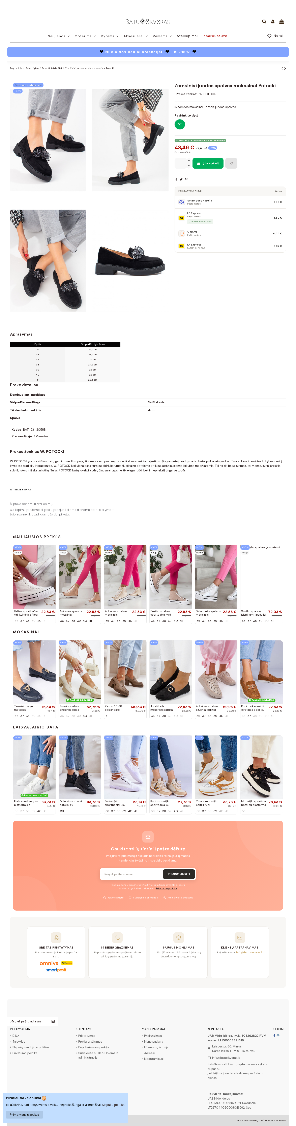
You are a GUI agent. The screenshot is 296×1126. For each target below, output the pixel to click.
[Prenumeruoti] (53, 1021)
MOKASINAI (26, 632)
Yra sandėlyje (22, 436)
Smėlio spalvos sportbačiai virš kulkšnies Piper (160, 614)
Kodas (16, 430)
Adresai (149, 1053)
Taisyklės (18, 1042)
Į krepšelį (211, 163)
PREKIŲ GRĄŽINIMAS (261, 1120)
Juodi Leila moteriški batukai (161, 707)
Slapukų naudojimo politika (30, 1047)
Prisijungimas (153, 1036)
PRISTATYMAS (243, 1120)
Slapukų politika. (113, 1105)
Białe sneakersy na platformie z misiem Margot (26, 805)
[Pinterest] (186, 179)
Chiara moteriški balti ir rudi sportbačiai (206, 805)
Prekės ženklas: (186, 94)
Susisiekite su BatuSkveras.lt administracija (98, 1055)
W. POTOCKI (207, 94)
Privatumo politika (166, 888)
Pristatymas (86, 1036)
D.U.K (15, 1036)
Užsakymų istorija (156, 1047)
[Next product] (285, 68)
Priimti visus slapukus (24, 1115)
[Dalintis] (176, 179)
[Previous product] (283, 68)
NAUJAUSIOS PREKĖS (37, 536)
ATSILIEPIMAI (279, 1120)
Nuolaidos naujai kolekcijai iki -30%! (148, 52)
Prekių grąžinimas (90, 1042)
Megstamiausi (154, 1059)
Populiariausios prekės (93, 1047)
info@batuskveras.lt (226, 1058)
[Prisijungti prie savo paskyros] (273, 21)
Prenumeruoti (179, 874)
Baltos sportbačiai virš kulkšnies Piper (26, 612)
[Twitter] (181, 179)
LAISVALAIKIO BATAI (36, 727)
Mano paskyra (153, 1042)
